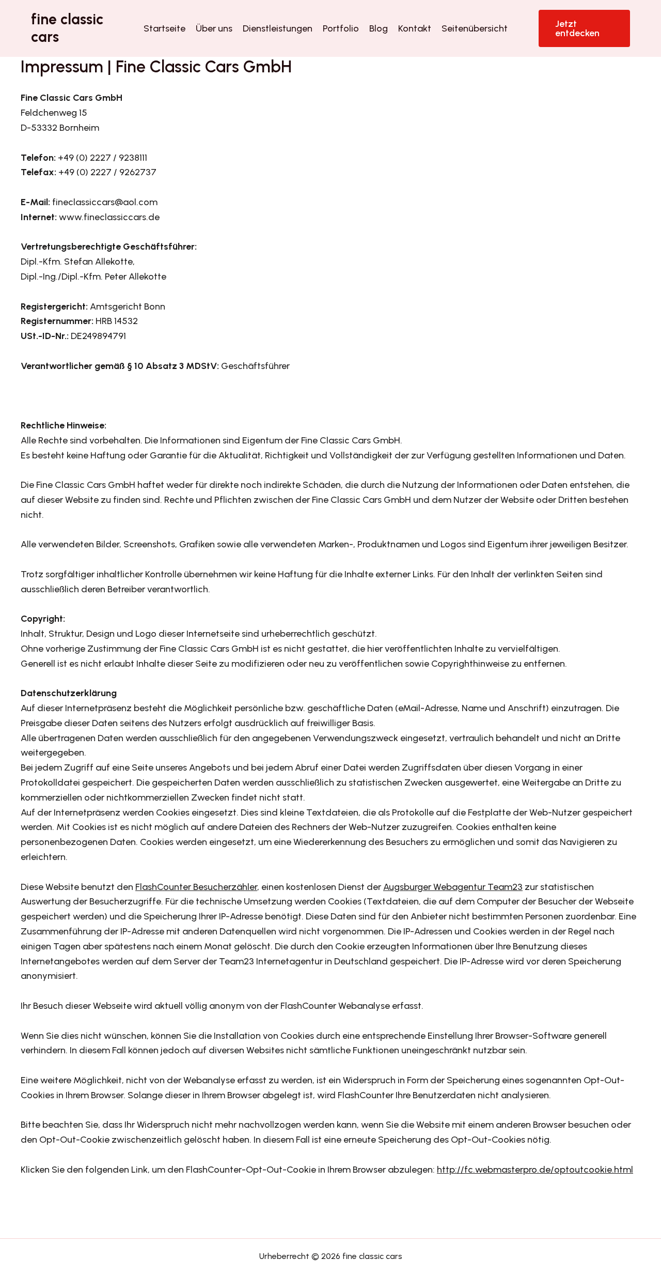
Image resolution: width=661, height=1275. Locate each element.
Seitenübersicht (475, 28)
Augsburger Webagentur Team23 (453, 887)
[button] (585, 28)
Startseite (164, 28)
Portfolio (341, 28)
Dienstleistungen (277, 28)
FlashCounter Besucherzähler (196, 887)
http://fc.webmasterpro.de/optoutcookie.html (535, 1169)
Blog (378, 28)
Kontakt (414, 28)
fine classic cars (67, 27)
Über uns (214, 28)
